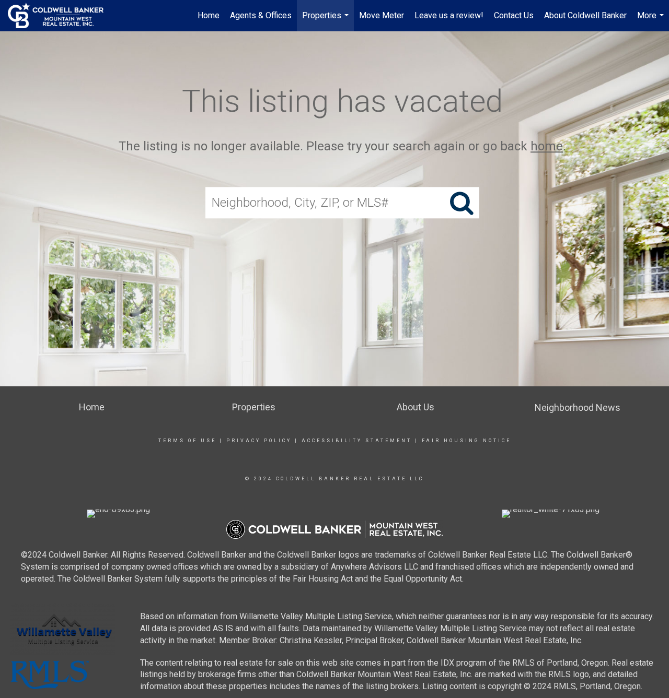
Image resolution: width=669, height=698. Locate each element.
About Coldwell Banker (585, 15)
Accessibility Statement (357, 440)
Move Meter (381, 15)
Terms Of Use (187, 440)
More (651, 20)
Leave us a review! (448, 15)
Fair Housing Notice (466, 440)
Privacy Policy (259, 440)
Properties (326, 20)
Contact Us (514, 15)
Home (209, 15)
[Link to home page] (61, 15)
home (546, 146)
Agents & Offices (261, 15)
